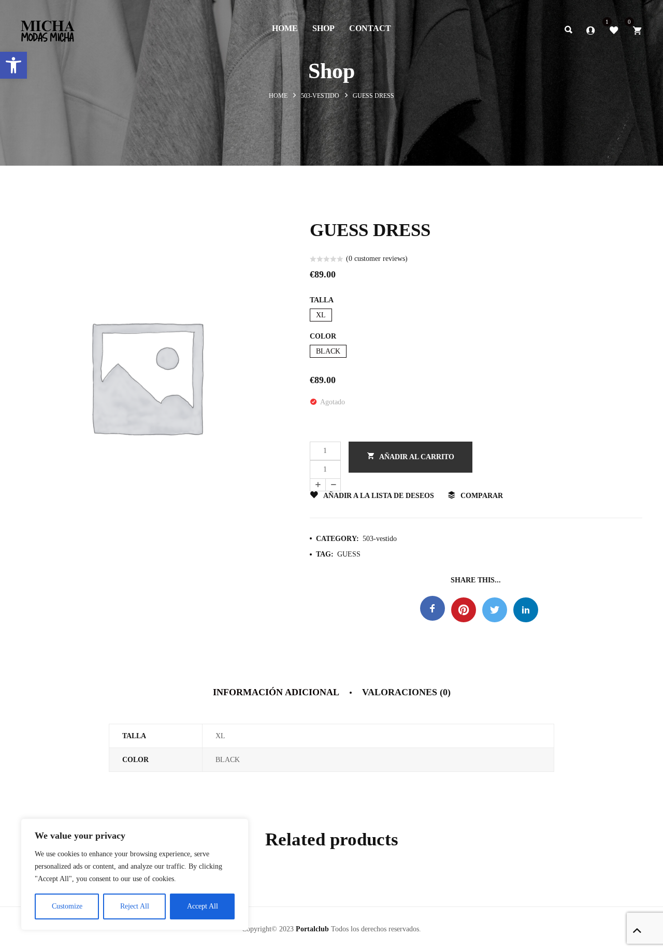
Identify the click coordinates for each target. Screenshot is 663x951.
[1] (614, 29)
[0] (637, 29)
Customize (67, 906)
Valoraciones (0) (406, 692)
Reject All (134, 906)
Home (278, 95)
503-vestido (320, 95)
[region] (135, 874)
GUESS (349, 554)
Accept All (202, 906)
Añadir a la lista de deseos (378, 496)
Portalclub (312, 929)
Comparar (481, 496)
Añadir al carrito (416, 457)
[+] (317, 484)
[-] (333, 484)
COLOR (323, 336)
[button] (13, 65)
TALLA (322, 300)
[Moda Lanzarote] (48, 28)
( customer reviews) (377, 258)
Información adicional (276, 692)
